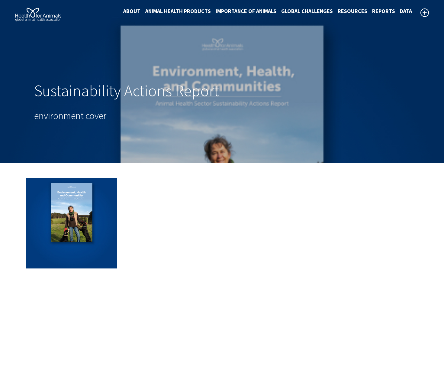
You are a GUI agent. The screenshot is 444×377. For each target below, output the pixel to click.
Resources (352, 11)
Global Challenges (307, 11)
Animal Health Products (178, 11)
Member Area (242, 355)
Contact (236, 341)
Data (406, 11)
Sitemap (236, 333)
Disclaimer (238, 326)
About (131, 11)
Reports (383, 11)
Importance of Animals (246, 11)
